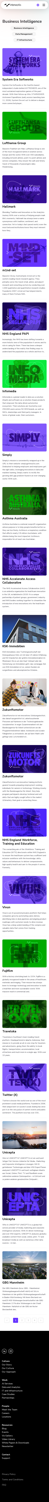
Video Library (8, 1439)
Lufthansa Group (14, 143)
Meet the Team (9, 1409)
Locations (6, 1416)
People (5, 1406)
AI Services (7, 1383)
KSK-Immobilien (13, 646)
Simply (7, 455)
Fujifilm (7, 971)
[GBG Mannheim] (24, 1265)
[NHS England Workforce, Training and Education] (24, 823)
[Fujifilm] (24, 953)
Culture (6, 1361)
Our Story (7, 1364)
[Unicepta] (24, 1135)
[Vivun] (24, 890)
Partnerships (8, 1397)
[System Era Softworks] (24, 62)
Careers (5, 1413)
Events (5, 1432)
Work (4, 1380)
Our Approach (9, 1371)
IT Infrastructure (24, 40)
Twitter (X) (10, 1095)
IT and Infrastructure (12, 1390)
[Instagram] (10, 1353)
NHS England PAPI (15, 334)
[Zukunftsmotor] (24, 692)
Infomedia (9, 391)
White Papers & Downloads (15, 1442)
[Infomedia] (24, 374)
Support (6, 1458)
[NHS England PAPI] (24, 316)
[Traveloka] (24, 1014)
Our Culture (8, 1368)
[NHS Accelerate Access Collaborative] (24, 562)
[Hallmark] (24, 189)
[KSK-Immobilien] (24, 629)
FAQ (4, 1484)
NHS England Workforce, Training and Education (19, 842)
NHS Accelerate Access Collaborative (18, 581)
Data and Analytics (11, 1387)
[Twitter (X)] (24, 1077)
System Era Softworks (17, 79)
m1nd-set (9, 270)
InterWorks (13, 5)
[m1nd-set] (24, 253)
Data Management (23, 34)
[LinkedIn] (4, 1353)
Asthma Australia (14, 518)
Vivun (6, 907)
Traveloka (9, 1031)
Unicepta (8, 1152)
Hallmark (9, 207)
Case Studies (8, 1394)
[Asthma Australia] (24, 501)
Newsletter (7, 1446)
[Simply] (24, 437)
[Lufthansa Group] (24, 126)
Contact (6, 1454)
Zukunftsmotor (12, 710)
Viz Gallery (7, 1435)
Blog (4, 1428)
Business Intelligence (24, 28)
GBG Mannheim (13, 1282)
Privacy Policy (8, 1474)
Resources (7, 1425)
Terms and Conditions (12, 1479)
